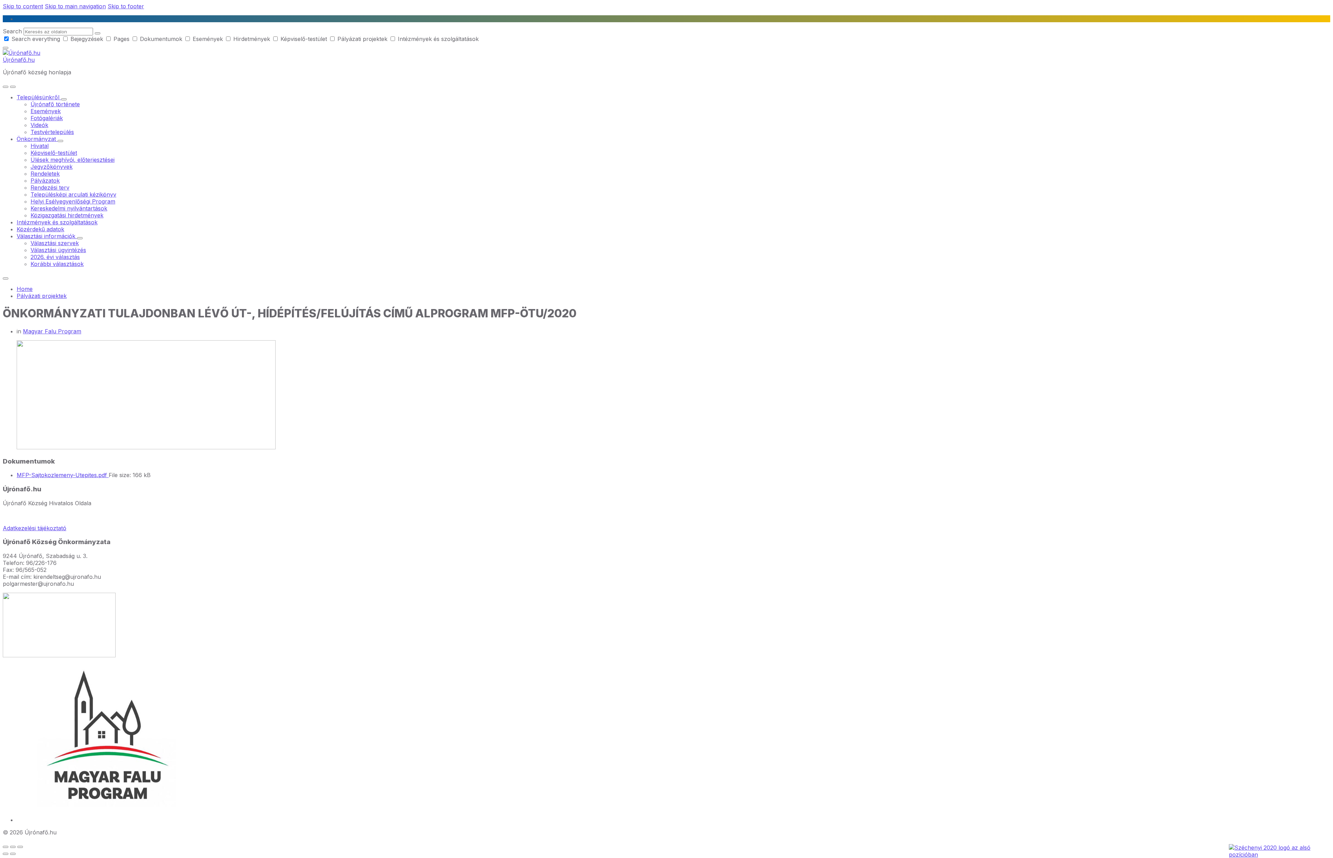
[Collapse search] (5, 48)
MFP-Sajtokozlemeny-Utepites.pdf (63, 475)
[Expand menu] (13, 87)
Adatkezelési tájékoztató (34, 528)
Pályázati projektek (362, 38)
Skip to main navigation (75, 6)
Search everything (36, 38)
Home (25, 288)
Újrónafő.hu (19, 59)
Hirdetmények (252, 38)
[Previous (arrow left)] (5, 854)
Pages (121, 38)
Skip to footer (126, 6)
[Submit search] (97, 33)
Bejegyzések (87, 38)
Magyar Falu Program (52, 331)
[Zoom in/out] (20, 847)
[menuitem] (39, 97)
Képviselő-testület (304, 38)
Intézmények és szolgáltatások (437, 38)
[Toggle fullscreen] (13, 847)
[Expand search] (5, 87)
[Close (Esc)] (5, 847)
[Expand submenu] (64, 99)
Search (12, 31)
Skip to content (23, 6)
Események (208, 38)
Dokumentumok (161, 38)
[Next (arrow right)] (13, 854)
